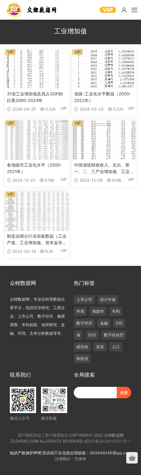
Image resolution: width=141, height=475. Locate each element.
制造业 (82, 358)
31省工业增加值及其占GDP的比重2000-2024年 (35, 97)
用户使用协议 (56, 435)
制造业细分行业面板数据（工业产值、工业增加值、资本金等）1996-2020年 (37, 239)
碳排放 (82, 346)
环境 (80, 311)
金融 (104, 323)
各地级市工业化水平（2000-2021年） (34, 168)
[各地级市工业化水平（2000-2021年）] (37, 140)
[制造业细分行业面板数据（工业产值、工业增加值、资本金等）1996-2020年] (37, 211)
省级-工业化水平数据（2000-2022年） (102, 97)
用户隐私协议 (29, 435)
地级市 (98, 311)
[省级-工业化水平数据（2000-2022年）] (104, 69)
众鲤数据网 (32, 10)
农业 (100, 346)
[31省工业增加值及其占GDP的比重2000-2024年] (37, 69)
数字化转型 (114, 334)
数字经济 (84, 323)
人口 (116, 346)
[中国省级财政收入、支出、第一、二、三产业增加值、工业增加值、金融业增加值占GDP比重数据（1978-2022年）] (104, 140)
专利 (116, 311)
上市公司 (84, 299)
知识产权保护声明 (25, 452)
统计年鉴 (108, 299)
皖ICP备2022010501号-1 (108, 441)
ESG (92, 334)
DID (119, 323)
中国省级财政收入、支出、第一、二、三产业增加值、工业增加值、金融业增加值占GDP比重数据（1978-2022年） (104, 168)
